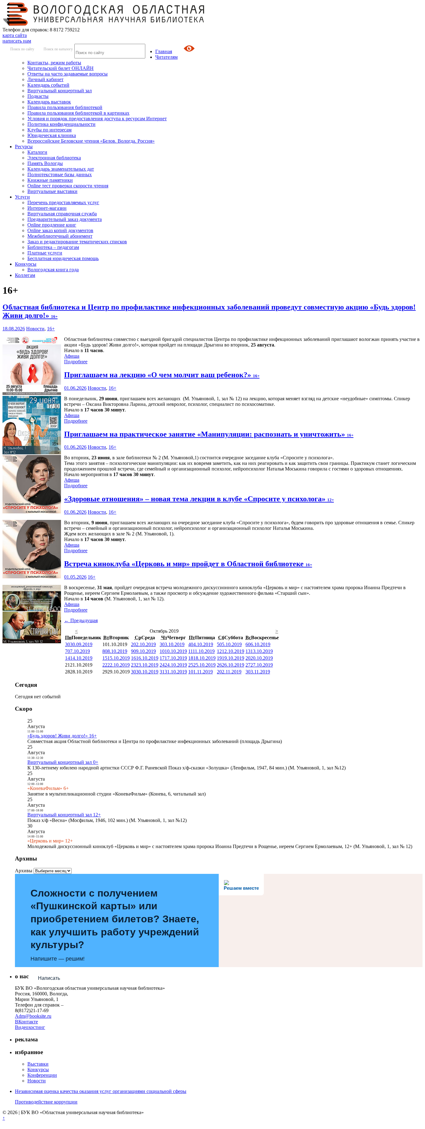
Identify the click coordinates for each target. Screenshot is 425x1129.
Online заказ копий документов (60, 230)
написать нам (16, 41)
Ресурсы (24, 146)
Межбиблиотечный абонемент (59, 236)
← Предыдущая (81, 620)
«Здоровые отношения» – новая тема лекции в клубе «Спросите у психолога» (199, 499)
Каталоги (37, 152)
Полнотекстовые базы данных (59, 174)
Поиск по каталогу (58, 49)
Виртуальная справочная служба (62, 213)
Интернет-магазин (47, 208)
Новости (35, 328)
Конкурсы (25, 264)
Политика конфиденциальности (61, 124)
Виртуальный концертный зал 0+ (62, 762)
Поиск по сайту (22, 49)
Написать (49, 978)
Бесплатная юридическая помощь (63, 258)
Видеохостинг (30, 1027)
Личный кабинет (45, 79)
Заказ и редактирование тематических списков (77, 241)
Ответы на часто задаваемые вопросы (67, 73)
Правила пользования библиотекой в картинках (78, 113)
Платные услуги (44, 252)
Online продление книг (51, 224)
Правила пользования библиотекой (64, 107)
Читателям (166, 57)
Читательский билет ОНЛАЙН (60, 68)
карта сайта (14, 35)
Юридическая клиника (51, 135)
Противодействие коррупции (46, 1101)
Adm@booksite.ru (33, 1016)
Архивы (23, 870)
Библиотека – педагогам (53, 247)
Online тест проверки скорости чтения (67, 185)
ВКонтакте (26, 1021)
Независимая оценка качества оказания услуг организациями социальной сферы (100, 1091)
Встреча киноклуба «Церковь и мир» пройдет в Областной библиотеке (188, 564)
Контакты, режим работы (54, 62)
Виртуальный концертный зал (59, 90)
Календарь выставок (49, 101)
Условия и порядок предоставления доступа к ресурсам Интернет (97, 118)
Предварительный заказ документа (64, 219)
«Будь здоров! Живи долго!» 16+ (62, 735)
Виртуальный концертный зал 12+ (64, 814)
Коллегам (25, 275)
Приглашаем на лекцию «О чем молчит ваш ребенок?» (161, 375)
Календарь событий (48, 85)
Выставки (38, 1064)
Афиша (71, 356)
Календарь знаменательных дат (60, 169)
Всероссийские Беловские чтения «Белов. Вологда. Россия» (91, 141)
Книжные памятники (50, 180)
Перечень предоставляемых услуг (63, 202)
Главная (163, 51)
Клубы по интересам (49, 129)
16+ (51, 328)
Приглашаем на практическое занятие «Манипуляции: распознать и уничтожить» (208, 434)
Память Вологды (45, 163)
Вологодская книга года (53, 269)
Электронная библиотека (54, 157)
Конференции (42, 1075)
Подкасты (38, 96)
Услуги (22, 197)
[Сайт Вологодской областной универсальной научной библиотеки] (103, 24)
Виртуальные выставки (52, 191)
